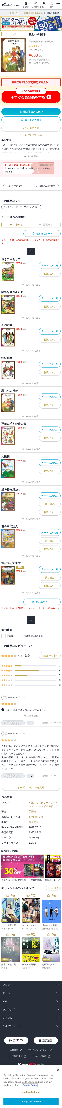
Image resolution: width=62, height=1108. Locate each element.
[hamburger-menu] (58, 5)
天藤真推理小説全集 (33, 13)
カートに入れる (33, 120)
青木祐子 (5, 928)
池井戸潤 (26, 968)
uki (12, 928)
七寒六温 (55, 928)
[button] (41, 1056)
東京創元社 (35, 822)
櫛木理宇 (26, 928)
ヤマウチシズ (37, 928)
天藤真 (10, 636)
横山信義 (46, 968)
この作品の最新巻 (45, 185)
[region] (31, 1086)
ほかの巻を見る (33, 134)
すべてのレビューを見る (31, 787)
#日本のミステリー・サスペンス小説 (21, 207)
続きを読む (33, 716)
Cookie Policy (30, 1085)
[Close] (58, 1070)
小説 (14, 34)
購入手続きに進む (33, 111)
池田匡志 (46, 928)
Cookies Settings (31, 1092)
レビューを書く (36, 50)
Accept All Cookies (31, 1101)
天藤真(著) (34, 41)
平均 (20, 655)
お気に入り (33, 128)
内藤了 (4, 968)
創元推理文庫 (46, 41)
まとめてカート (44, 233)
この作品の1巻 (14, 185)
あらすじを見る (33, 285)
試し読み (50, 504)
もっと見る (33, 156)
